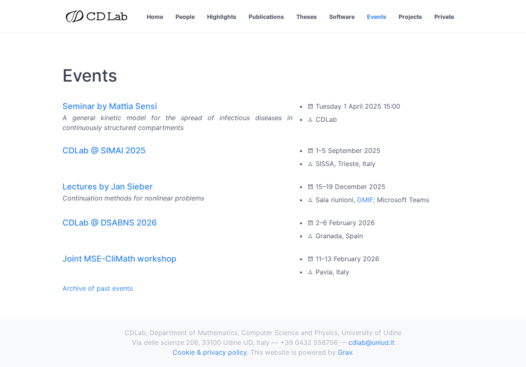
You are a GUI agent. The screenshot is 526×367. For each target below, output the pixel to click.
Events (376, 16)
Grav (345, 352)
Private (444, 16)
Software (342, 16)
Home (155, 16)
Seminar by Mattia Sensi (109, 106)
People (185, 16)
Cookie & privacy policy (210, 352)
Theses (306, 16)
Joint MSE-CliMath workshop (119, 259)
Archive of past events (97, 288)
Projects (410, 16)
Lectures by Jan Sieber (107, 186)
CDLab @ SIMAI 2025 (103, 150)
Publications (266, 16)
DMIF (365, 200)
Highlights (221, 16)
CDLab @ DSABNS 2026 (109, 223)
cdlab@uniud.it (371, 342)
